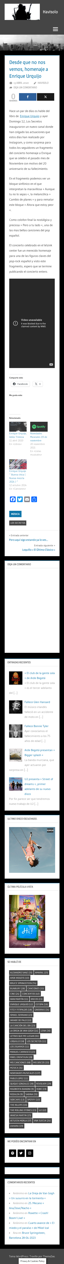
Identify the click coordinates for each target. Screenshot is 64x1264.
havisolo (43, 82)
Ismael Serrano (21, 1014)
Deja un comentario (25, 87)
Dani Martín (19, 999)
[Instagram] (29, 1153)
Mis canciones (20, 1062)
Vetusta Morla (20, 1120)
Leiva (45, 1030)
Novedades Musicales (25, 1073)
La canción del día (22, 1025)
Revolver (43, 1083)
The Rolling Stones (23, 1110)
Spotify (33, 1099)
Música (15, 514)
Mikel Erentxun (21, 1057)
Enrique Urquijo (29, 116)
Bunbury (17, 988)
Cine (14, 993)
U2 (42, 1110)
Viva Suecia (42, 1120)
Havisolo (50, 11)
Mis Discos (41, 1062)
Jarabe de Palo (20, 1020)
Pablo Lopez (19, 1078)
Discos (36, 999)
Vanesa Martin (20, 1115)
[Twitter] (21, 1153)
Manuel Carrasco (22, 1051)
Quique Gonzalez (22, 1083)
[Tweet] (45, 97)
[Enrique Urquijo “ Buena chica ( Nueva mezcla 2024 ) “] (18, 464)
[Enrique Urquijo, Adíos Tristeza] (18, 427)
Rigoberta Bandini (22, 1088)
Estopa (42, 1004)
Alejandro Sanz (21, 972)
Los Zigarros (19, 1046)
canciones (36, 988)
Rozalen (16, 1094)
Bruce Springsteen (23, 983)
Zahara (16, 1125)
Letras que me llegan (24, 1035)
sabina (31, 1094)
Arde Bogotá (19, 977)
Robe (41, 1088)
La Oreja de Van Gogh (24, 1030)
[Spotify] (12, 1153)
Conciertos (31, 993)
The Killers (18, 1104)
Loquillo (17, 1041)
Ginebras (41, 1009)
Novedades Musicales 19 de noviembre (38, 437)
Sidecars (17, 1099)
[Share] (27, 97)
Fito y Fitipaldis (21, 1009)
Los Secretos (17, 522)
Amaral (41, 972)
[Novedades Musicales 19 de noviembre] (39, 427)
